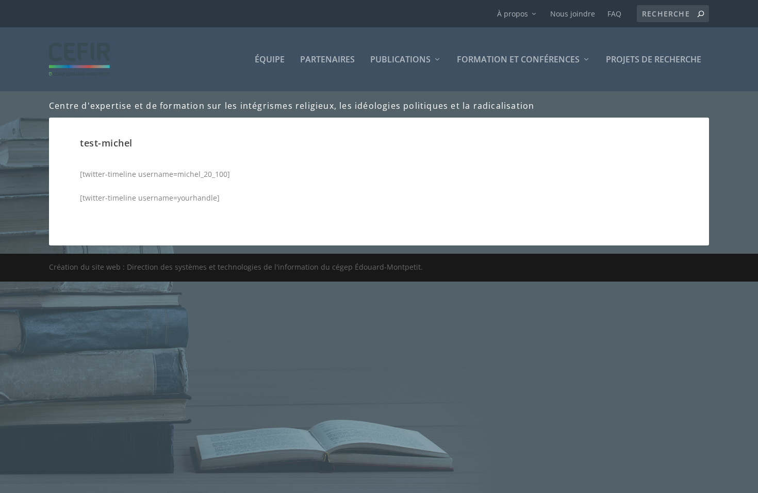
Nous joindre (572, 14)
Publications (400, 60)
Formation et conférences (518, 60)
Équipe (270, 60)
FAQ (614, 14)
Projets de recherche (653, 60)
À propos (512, 14)
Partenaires (327, 60)
